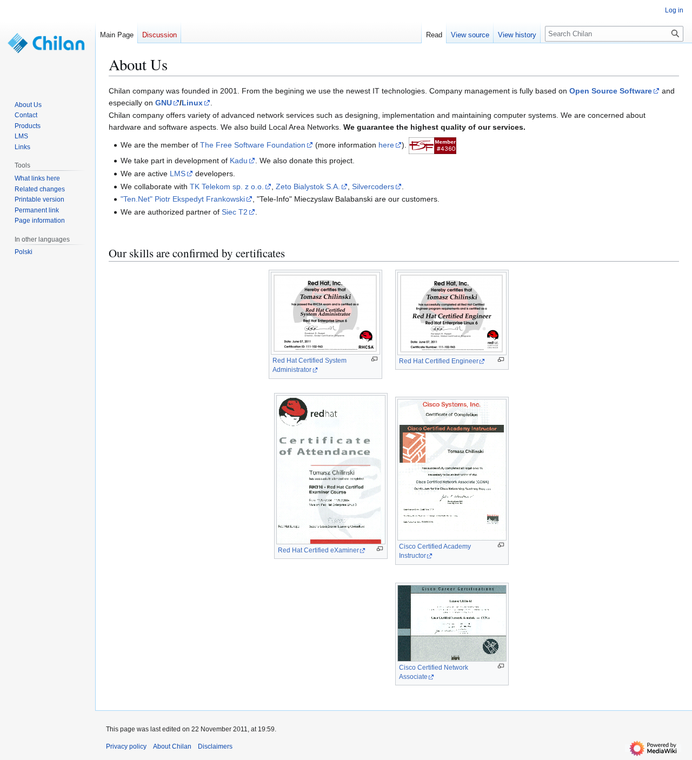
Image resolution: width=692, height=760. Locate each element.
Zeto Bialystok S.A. (308, 186)
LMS (177, 173)
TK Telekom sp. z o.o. (227, 186)
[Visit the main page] (47, 43)
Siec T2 (235, 212)
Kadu (239, 160)
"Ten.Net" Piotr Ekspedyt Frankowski (183, 199)
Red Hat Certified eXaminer (318, 550)
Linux (192, 102)
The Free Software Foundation (252, 145)
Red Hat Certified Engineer (438, 361)
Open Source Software (610, 90)
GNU (163, 102)
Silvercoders (373, 186)
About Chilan (172, 746)
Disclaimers (215, 746)
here (386, 145)
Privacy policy (126, 746)
